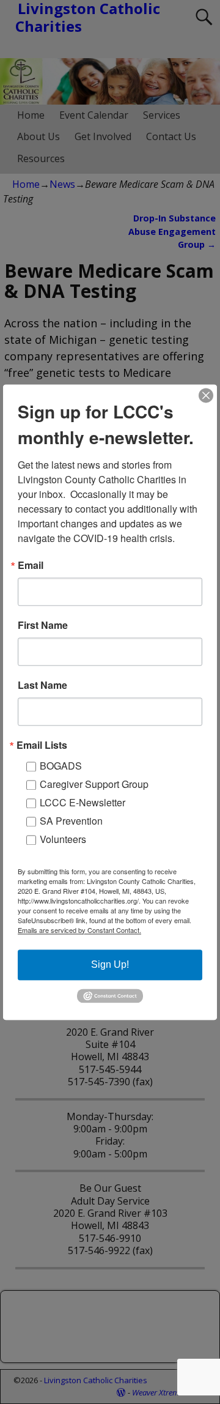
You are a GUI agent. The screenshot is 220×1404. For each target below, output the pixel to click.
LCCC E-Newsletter (82, 802)
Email (30, 565)
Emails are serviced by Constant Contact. (79, 930)
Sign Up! (110, 964)
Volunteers (63, 839)
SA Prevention (71, 821)
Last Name (42, 685)
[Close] (206, 395)
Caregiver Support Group (94, 784)
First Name (43, 625)
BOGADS (61, 766)
